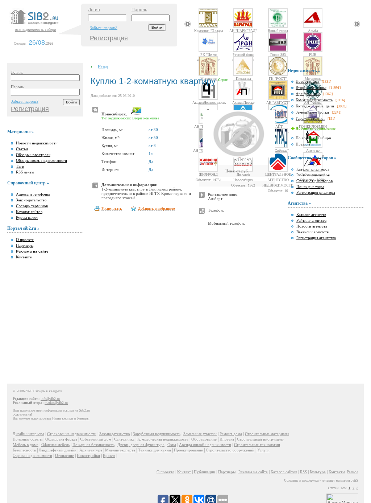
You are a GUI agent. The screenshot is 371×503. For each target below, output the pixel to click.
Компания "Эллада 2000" (208, 30)
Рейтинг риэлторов (313, 175)
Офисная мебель (55, 444)
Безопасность (24, 450)
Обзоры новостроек (33, 154)
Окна (171, 444)
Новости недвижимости (37, 143)
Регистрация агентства (316, 238)
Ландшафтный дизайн (57, 450)
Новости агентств (311, 226)
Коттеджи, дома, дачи (315, 106)
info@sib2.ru (50, 399)
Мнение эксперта (120, 450)
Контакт (184, 472)
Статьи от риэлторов (314, 181)
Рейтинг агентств (311, 220)
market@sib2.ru (56, 403)
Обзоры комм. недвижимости (41, 160)
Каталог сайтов (29, 211)
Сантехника (124, 439)
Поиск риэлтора (310, 186)
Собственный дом (95, 439)
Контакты (24, 257)
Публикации (204, 472)
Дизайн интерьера (28, 434)
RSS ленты (25, 172)
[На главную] (45, 25)
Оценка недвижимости (32, 455)
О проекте (25, 239)
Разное (352, 472)
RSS (303, 472)
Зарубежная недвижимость (156, 434)
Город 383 (278, 54)
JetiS (354, 480)
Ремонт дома (231, 434)
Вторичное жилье (311, 87)
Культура (318, 472)
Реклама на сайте (253, 472)
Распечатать (111, 208)
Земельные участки (312, 112)
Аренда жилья (308, 93)
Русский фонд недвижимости (243, 54)
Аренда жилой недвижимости (205, 444)
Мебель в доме (25, 444)
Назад (103, 67)
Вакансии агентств (312, 232)
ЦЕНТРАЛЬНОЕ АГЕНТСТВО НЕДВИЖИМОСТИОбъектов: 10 (277, 174)
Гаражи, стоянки (310, 118)
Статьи (22, 149)
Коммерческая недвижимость (162, 439)
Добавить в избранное (156, 208)
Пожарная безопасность (93, 444)
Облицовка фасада (61, 439)
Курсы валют (27, 217)
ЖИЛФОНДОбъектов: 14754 (208, 174)
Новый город (278, 30)
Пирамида (243, 78)
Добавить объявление (315, 128)
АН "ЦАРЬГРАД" (243, 30)
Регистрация (109, 38)
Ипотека (227, 439)
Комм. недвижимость (314, 100)
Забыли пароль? (103, 27)
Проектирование (188, 450)
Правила (303, 144)
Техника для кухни (154, 450)
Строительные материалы (267, 434)
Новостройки (307, 81)
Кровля (109, 455)
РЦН (312, 54)
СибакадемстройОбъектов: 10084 (313, 174)
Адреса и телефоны (33, 194)
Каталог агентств (311, 214)
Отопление (64, 455)
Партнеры (24, 245)
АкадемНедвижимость (208, 102)
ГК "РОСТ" (278, 78)
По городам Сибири (313, 138)
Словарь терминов (32, 206)
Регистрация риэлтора (315, 192)
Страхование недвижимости (71, 434)
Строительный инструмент (260, 439)
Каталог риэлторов (312, 169)
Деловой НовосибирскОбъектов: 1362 (243, 174)
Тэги (20, 166)
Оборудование (204, 439)
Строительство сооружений (230, 450)
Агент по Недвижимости (312, 150)
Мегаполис (208, 78)
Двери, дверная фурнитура (140, 444)
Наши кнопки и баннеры (70, 418)
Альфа (313, 30)
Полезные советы (27, 439)
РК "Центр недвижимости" (208, 54)
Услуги (263, 450)
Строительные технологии (257, 444)
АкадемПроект (243, 102)
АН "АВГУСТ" (278, 102)
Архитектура (90, 450)
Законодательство (31, 200)
